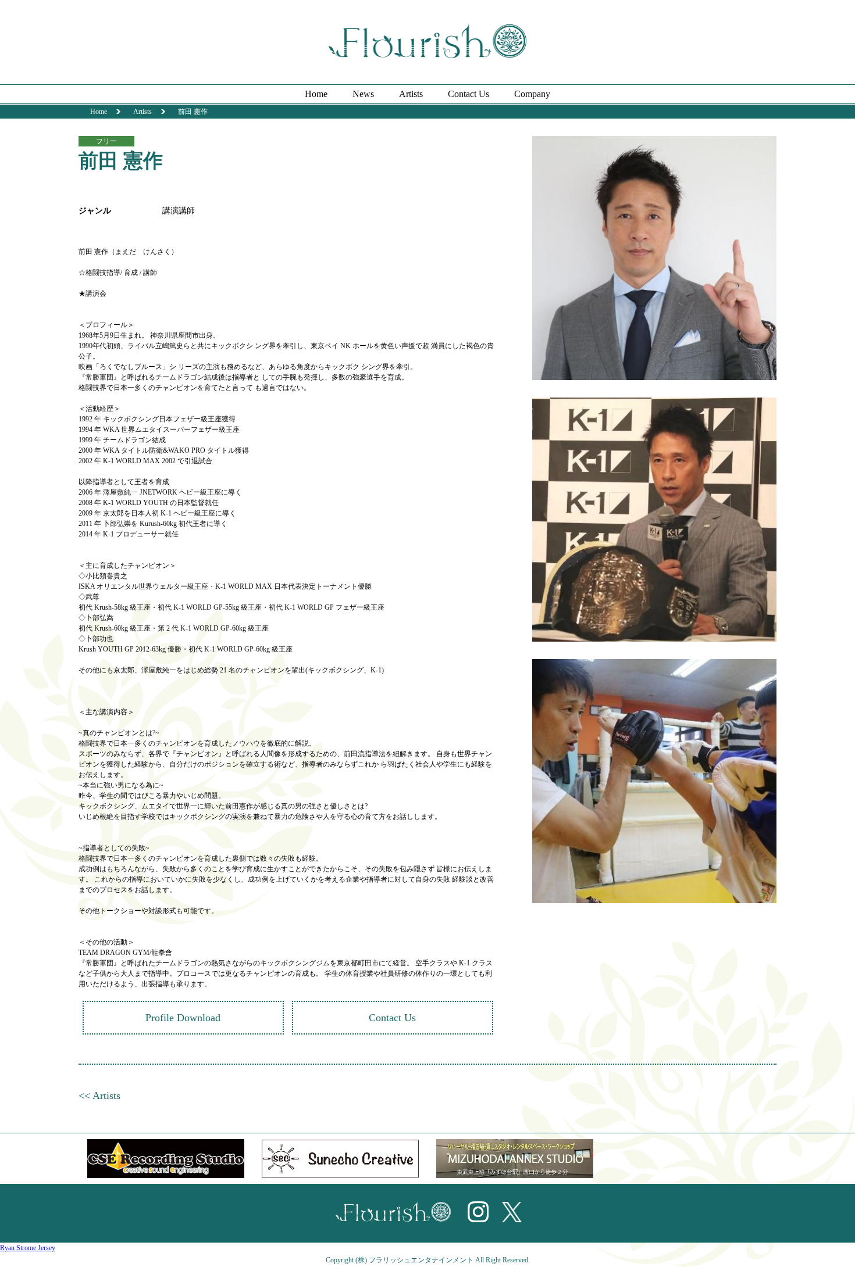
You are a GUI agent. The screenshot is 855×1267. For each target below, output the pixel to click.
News (363, 94)
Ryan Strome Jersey (27, 1248)
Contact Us (468, 94)
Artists (411, 94)
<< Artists (99, 1095)
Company (532, 94)
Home (316, 94)
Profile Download (182, 1017)
